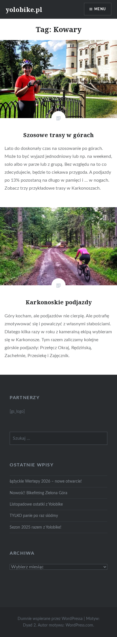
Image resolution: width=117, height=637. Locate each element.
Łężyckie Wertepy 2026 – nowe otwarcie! (46, 481)
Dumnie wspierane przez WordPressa (50, 619)
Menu (100, 9)
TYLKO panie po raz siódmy (34, 516)
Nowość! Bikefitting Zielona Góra (38, 493)
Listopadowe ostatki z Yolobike (36, 504)
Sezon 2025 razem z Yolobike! (35, 527)
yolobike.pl (24, 9)
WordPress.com (79, 625)
